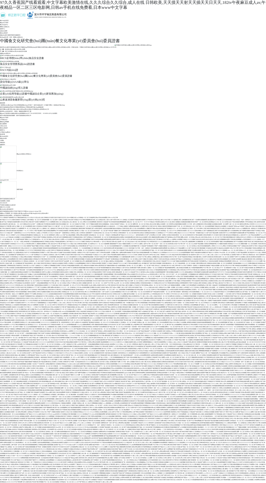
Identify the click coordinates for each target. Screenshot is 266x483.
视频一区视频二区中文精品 (175, 287)
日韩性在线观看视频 (235, 298)
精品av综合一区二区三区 (84, 278)
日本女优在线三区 (113, 324)
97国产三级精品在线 (242, 246)
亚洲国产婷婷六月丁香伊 (239, 254)
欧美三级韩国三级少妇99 (141, 254)
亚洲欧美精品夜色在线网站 (116, 237)
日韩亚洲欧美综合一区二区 (126, 259)
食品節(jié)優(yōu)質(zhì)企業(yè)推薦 (15, 49)
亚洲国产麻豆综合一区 (239, 340)
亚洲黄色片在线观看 (16, 368)
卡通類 (8, 35)
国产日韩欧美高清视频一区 (115, 270)
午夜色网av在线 (56, 311)
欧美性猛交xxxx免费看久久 (67, 331)
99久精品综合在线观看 (222, 248)
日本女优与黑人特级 (25, 222)
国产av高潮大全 (76, 322)
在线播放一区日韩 (219, 348)
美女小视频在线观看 (124, 243)
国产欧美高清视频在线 (105, 267)
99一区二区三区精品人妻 (31, 228)
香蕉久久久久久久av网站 (219, 246)
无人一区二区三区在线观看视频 (110, 246)
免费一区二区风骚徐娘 (15, 263)
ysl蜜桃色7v (172, 388)
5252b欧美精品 (13, 257)
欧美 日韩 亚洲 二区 (205, 307)
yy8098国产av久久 (188, 287)
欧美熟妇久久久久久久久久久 (170, 252)
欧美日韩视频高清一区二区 (163, 383)
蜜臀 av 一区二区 (143, 265)
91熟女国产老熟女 (84, 379)
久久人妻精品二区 (125, 219)
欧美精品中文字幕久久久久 (94, 311)
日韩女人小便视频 (243, 276)
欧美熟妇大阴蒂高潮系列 (181, 283)
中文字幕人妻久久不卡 (8, 396)
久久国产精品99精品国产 (143, 331)
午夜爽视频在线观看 (190, 372)
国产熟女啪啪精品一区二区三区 (254, 233)
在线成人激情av (105, 287)
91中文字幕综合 (257, 272)
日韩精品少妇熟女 (49, 241)
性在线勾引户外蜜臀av (155, 340)
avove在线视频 (96, 318)
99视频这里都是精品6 (15, 331)
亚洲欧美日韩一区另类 (6, 300)
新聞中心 (2, 130)
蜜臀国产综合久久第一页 (203, 353)
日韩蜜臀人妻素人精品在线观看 (44, 418)
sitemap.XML (37, 211)
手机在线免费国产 (256, 235)
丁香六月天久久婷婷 (88, 270)
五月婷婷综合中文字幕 (217, 335)
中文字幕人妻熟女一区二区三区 (185, 381)
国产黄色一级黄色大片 (19, 385)
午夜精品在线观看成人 (104, 309)
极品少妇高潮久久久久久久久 (236, 350)
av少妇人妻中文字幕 (113, 412)
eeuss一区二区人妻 (233, 250)
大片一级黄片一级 (209, 390)
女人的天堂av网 (246, 359)
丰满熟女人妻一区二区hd (143, 322)
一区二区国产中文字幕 (106, 283)
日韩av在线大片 (54, 252)
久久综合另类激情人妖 (34, 300)
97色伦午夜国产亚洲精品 (39, 237)
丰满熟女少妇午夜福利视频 (128, 276)
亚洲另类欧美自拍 (133, 390)
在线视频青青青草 (99, 353)
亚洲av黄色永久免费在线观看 (226, 302)
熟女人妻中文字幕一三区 (165, 344)
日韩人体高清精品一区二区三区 (82, 272)
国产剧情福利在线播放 (235, 405)
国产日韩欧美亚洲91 (124, 230)
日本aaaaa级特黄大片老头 (221, 405)
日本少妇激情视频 (177, 396)
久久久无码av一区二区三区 (123, 344)
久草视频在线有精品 (72, 305)
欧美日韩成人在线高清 (207, 281)
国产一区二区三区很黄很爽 (179, 274)
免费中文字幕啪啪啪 (49, 265)
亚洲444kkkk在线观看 (141, 237)
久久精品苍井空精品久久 (219, 291)
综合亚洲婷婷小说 (27, 283)
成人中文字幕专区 (112, 233)
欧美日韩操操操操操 (118, 372)
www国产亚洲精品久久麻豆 (183, 394)
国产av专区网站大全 (152, 235)
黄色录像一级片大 (250, 407)
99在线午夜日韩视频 (106, 318)
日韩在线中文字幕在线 (54, 289)
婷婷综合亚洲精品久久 (210, 222)
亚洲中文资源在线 (208, 257)
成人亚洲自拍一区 (231, 390)
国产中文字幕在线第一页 (21, 270)
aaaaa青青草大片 (57, 414)
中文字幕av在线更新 (8, 267)
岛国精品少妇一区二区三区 (40, 235)
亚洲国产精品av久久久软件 (55, 385)
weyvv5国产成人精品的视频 (67, 235)
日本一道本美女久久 (45, 311)
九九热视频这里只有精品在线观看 (178, 409)
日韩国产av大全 (15, 235)
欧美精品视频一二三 (120, 261)
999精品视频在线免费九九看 (75, 265)
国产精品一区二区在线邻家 (235, 322)
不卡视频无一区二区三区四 (229, 307)
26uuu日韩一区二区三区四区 (227, 252)
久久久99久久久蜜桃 (136, 243)
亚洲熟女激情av (252, 377)
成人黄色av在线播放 (79, 401)
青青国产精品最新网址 (142, 340)
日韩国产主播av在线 (245, 226)
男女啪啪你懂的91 (215, 324)
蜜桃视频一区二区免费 (74, 425)
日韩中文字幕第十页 (89, 333)
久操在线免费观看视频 (39, 274)
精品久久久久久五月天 (154, 230)
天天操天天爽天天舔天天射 (72, 254)
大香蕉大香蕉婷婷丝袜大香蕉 (200, 311)
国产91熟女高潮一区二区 (39, 276)
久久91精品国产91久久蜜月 (168, 418)
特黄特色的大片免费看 (17, 346)
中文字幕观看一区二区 (246, 270)
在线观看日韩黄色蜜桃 (20, 305)
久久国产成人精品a (60, 372)
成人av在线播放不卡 (257, 281)
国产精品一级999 (130, 381)
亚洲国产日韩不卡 (235, 257)
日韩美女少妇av (91, 366)
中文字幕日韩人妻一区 (36, 359)
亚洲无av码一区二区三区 (173, 318)
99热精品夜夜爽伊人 (60, 241)
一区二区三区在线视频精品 (46, 320)
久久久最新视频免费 (124, 257)
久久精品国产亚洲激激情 (147, 246)
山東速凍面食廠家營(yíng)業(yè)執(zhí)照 (22, 99)
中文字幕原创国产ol (45, 281)
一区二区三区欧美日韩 (180, 375)
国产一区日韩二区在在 (106, 405)
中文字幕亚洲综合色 (44, 307)
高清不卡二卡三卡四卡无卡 (28, 302)
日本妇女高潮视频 (174, 425)
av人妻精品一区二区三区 (54, 379)
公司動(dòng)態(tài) (5, 132)
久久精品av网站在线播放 (25, 257)
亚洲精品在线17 (196, 366)
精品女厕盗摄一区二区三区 (245, 342)
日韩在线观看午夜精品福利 (107, 316)
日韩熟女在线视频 (127, 305)
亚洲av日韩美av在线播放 (53, 309)
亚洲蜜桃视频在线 (131, 289)
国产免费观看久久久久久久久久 (218, 350)
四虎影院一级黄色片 (77, 252)
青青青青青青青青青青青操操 (139, 230)
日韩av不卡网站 (252, 265)
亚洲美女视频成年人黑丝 (100, 305)
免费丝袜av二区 (174, 278)
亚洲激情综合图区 (239, 407)
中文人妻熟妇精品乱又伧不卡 (21, 252)
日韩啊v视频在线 (252, 263)
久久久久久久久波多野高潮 (141, 250)
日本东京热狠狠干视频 (31, 388)
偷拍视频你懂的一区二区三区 (250, 294)
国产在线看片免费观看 (38, 222)
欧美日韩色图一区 (183, 420)
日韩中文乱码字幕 (56, 261)
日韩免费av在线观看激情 (121, 403)
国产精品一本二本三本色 (156, 250)
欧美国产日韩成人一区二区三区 (123, 224)
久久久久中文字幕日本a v (29, 233)
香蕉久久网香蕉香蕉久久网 (214, 425)
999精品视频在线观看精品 (115, 359)
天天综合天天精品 (143, 350)
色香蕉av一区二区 (94, 405)
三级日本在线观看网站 (71, 274)
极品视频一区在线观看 (77, 394)
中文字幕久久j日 (165, 285)
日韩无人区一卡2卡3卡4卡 (239, 261)
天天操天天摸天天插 (217, 274)
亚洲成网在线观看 (233, 289)
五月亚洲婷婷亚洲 (189, 346)
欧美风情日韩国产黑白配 (245, 274)
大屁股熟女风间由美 (209, 346)
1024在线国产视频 (38, 405)
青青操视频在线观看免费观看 (159, 248)
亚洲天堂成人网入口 (128, 228)
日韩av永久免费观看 (32, 305)
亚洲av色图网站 (30, 385)
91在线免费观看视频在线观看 (70, 294)
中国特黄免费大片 (49, 372)
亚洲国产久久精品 (107, 263)
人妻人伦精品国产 (12, 340)
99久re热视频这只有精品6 (85, 305)
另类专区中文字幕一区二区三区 (230, 379)
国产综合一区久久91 (165, 274)
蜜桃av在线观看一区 (162, 224)
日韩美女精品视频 (250, 350)
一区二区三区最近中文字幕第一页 (78, 224)
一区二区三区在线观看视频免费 (94, 226)
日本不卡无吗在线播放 (69, 246)
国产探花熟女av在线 (33, 311)
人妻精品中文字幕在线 (56, 228)
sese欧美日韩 (80, 344)
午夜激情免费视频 (108, 274)
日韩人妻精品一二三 (41, 368)
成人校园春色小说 (203, 270)
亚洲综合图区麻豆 (259, 385)
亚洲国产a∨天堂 (44, 252)
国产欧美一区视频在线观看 (106, 385)
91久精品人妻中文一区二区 (86, 392)
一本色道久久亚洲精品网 (111, 235)
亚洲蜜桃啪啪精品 (118, 357)
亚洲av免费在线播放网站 (27, 357)
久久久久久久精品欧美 (134, 335)
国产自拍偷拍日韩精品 (17, 399)
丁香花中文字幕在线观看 (231, 274)
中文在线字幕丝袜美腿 (248, 333)
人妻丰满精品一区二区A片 (33, 219)
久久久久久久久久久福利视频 (79, 377)
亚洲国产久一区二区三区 (103, 366)
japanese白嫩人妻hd (251, 355)
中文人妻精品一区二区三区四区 (161, 377)
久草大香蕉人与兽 (201, 228)
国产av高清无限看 (97, 228)
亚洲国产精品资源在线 (257, 392)
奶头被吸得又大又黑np (76, 257)
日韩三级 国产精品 (254, 305)
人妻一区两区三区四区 (98, 307)
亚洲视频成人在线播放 (49, 394)
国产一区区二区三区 (161, 243)
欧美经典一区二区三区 (99, 261)
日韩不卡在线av (221, 276)
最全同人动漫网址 (255, 381)
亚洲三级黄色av (167, 331)
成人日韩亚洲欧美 (81, 246)
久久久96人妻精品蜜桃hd (186, 272)
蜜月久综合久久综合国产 (125, 383)
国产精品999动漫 (30, 418)
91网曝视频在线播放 (96, 403)
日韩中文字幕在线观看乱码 (251, 383)
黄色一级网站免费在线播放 (123, 252)
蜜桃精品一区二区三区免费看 (66, 318)
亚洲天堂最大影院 (193, 350)
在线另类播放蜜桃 (33, 278)
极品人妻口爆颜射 (230, 348)
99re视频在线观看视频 (198, 348)
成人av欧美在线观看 (172, 289)
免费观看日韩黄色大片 (205, 274)
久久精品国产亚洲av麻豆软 (188, 342)
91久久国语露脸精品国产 (75, 326)
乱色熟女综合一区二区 (238, 388)
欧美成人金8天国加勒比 (53, 331)
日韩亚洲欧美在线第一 (95, 291)
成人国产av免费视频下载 (96, 383)
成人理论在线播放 (43, 346)
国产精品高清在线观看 (150, 346)
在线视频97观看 (209, 348)
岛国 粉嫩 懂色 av (198, 257)
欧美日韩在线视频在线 (181, 254)
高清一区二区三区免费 (138, 392)
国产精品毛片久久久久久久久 (116, 350)
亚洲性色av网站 (79, 298)
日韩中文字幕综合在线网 (120, 405)
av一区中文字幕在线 (105, 241)
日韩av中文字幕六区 (235, 248)
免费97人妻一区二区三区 (232, 224)
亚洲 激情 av (144, 267)
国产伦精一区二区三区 (177, 392)
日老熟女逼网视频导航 (210, 243)
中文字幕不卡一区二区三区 (65, 340)
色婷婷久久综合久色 (20, 409)
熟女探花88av (79, 333)
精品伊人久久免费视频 (61, 313)
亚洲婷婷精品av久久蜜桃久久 (233, 281)
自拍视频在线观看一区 (218, 224)
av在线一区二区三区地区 (172, 357)
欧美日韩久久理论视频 (230, 305)
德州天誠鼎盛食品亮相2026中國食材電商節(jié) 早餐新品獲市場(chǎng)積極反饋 (21, 107)
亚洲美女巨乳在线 (221, 346)
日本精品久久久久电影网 (210, 302)
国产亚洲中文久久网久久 (128, 340)
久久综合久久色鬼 (53, 233)
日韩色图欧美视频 (198, 340)
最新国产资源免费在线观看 (137, 219)
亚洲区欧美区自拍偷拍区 (48, 300)
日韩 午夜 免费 (142, 366)
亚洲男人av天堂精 (57, 361)
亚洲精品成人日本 (240, 311)
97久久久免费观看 (50, 222)
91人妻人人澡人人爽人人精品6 (149, 296)
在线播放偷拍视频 (185, 222)
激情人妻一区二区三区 (253, 361)
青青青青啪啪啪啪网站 (258, 364)
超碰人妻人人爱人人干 (151, 344)
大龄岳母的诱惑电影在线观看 (92, 276)
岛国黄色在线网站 (135, 283)
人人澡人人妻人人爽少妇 (64, 302)
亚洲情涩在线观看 (256, 257)
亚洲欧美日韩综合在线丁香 (150, 239)
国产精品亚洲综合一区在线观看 (90, 320)
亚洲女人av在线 (45, 250)
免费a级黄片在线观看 (19, 418)
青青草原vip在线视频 (185, 298)
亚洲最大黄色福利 (123, 307)
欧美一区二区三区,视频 (17, 309)
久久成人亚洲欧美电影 (179, 405)
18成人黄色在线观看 (118, 318)
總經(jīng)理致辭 (4, 121)
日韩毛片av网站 (172, 233)
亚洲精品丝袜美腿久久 (151, 233)
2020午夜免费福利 (191, 285)
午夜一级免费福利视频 (57, 298)
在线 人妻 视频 (142, 263)
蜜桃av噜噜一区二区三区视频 (33, 427)
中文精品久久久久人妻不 (99, 254)
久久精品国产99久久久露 (135, 272)
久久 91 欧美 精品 (53, 285)
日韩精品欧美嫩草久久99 (14, 379)
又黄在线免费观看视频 (120, 274)
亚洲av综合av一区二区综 (132, 333)
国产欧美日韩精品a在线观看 (202, 335)
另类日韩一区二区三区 (120, 337)
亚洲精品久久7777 (163, 233)
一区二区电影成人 (71, 287)
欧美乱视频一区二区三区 (144, 289)
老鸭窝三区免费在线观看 (194, 250)
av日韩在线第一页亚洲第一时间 (52, 267)
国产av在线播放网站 (233, 230)
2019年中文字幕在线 (191, 270)
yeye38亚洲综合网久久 (30, 243)
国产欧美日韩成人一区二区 (77, 296)
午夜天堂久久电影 (143, 309)
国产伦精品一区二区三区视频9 (251, 322)
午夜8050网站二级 (182, 309)
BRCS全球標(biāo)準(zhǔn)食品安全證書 (16, 51)
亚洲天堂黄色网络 (214, 270)
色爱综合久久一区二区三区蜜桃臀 (99, 243)
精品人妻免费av (64, 316)
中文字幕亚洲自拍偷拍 (8, 392)
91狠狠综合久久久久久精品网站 (55, 401)
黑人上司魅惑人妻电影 (81, 385)
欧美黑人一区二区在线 (113, 425)
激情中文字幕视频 (231, 344)
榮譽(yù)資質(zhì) (18, 37)
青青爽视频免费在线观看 (225, 285)
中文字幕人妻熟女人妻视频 (148, 257)
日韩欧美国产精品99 (248, 320)
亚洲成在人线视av (207, 283)
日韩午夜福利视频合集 (252, 340)
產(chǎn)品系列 (4, 136)
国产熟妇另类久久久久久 (126, 399)
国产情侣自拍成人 (16, 342)
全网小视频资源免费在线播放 (156, 237)
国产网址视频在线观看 (8, 320)
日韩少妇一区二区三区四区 (32, 281)
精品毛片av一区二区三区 (183, 355)
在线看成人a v (52, 296)
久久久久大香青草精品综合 (53, 403)
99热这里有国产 (243, 287)
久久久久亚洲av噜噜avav (196, 230)
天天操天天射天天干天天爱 (65, 259)
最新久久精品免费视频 (199, 278)
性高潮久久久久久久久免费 (254, 261)
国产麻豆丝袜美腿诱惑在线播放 (55, 274)
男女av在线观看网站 (231, 353)
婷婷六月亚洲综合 (38, 226)
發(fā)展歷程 (3, 124)
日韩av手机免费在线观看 (114, 254)
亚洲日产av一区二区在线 (200, 392)
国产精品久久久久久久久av (126, 235)
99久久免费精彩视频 (18, 281)
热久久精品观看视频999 (118, 298)
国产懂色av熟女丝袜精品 (157, 228)
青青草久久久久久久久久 (257, 224)
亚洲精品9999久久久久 (133, 385)
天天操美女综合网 (211, 248)
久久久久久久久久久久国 (31, 346)
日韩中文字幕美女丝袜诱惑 (93, 263)
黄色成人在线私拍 (49, 254)
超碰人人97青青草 (42, 233)
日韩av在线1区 (25, 248)
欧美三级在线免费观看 (161, 320)
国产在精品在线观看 (247, 267)
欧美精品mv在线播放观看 (214, 329)
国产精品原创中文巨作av (40, 353)
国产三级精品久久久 (38, 265)
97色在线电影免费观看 (238, 222)
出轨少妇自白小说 (132, 241)
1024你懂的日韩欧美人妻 (148, 409)
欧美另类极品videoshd (92, 267)
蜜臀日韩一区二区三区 (139, 224)
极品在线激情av (117, 228)
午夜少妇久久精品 (182, 316)
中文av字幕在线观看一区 (7, 322)
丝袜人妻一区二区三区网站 (198, 355)
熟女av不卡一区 (221, 267)
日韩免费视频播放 (228, 241)
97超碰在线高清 (216, 300)
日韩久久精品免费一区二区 (66, 285)
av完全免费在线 (188, 392)
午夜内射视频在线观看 (172, 272)
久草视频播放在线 (193, 274)
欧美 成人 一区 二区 (16, 224)
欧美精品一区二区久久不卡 (168, 230)
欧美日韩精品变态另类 (213, 228)
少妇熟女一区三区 (88, 353)
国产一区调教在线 (38, 224)
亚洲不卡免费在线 (154, 309)
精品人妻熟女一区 (57, 281)
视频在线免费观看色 (181, 261)
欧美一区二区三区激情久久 (38, 370)
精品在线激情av (11, 313)
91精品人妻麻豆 (123, 226)
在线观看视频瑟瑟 (160, 272)
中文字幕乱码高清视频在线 (227, 237)
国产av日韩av (176, 276)
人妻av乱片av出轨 (245, 296)
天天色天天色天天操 (203, 324)
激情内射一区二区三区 (139, 305)
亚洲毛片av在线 (242, 346)
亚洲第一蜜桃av (7, 246)
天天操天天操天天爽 (179, 337)
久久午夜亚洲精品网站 (125, 412)
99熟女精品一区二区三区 (124, 388)
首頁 (10, 37)
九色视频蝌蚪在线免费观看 (121, 401)
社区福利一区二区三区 (45, 305)
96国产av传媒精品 (143, 311)
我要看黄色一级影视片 (121, 416)
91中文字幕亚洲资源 (35, 250)
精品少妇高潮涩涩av (134, 296)
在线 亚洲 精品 (142, 241)
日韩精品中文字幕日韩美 (40, 259)
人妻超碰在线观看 (53, 368)
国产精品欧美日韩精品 (186, 257)
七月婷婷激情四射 (147, 261)
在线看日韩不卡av (223, 233)
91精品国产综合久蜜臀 (158, 357)
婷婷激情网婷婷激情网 (61, 320)
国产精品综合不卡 (53, 318)
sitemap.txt (31, 211)
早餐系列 (12, 35)
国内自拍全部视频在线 (232, 235)
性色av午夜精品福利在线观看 (155, 375)
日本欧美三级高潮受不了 (87, 233)
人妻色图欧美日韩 (186, 219)
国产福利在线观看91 (93, 377)
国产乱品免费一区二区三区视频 (70, 261)
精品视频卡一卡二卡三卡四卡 (25, 230)
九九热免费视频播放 (79, 263)
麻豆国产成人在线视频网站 (174, 324)
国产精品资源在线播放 (215, 296)
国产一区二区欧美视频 (248, 298)
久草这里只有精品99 (99, 257)
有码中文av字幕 (105, 285)
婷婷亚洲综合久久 (123, 353)
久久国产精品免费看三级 (242, 252)
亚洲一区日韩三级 (90, 368)
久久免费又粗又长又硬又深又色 (148, 226)
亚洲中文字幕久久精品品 (256, 246)
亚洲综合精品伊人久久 (170, 250)
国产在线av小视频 (115, 287)
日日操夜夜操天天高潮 (9, 276)
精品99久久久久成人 (255, 252)
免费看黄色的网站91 (185, 348)
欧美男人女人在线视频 (97, 313)
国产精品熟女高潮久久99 (198, 298)
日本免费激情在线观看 (233, 291)
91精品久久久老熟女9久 (90, 394)
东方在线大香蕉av (70, 298)
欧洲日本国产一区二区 (197, 222)
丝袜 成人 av (16, 357)
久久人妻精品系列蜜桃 (36, 248)
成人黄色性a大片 (172, 248)
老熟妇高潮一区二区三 (63, 257)
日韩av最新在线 (187, 344)
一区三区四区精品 (238, 326)
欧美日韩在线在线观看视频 (84, 281)
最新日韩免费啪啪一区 (251, 324)
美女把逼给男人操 (5, 224)
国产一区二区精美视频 (49, 257)
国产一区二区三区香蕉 (257, 296)
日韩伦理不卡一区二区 (10, 337)
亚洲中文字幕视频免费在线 (35, 267)
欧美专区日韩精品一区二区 (213, 394)
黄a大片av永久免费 (207, 250)
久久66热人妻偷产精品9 (11, 316)
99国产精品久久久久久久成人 (148, 364)
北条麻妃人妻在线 (245, 257)
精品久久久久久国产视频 (132, 318)
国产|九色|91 (106, 291)
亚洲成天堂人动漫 (163, 281)
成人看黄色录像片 (29, 285)
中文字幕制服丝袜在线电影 (30, 344)
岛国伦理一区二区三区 (15, 333)
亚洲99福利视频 (231, 375)
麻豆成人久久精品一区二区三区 (51, 377)
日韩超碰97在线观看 (41, 318)
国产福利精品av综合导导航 (172, 237)
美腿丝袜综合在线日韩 (253, 370)
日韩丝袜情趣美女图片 (200, 381)
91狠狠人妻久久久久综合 (78, 359)
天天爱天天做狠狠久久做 (178, 300)
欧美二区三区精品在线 (99, 219)
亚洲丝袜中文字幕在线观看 (190, 324)
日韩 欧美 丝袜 (218, 377)
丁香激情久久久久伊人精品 (167, 254)
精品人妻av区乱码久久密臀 (56, 239)
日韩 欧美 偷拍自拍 (11, 230)
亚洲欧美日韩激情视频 (79, 267)
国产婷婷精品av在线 (53, 383)
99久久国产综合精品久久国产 (91, 252)
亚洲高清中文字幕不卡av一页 (212, 340)
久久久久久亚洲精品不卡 (84, 414)
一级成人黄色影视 (24, 241)
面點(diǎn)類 (3, 35)
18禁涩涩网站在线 (201, 263)
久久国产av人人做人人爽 (210, 409)
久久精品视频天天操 (191, 337)
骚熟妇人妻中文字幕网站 (134, 261)
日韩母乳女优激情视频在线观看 (177, 224)
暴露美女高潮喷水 (42, 243)
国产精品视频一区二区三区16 (167, 381)
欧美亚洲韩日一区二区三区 (179, 235)
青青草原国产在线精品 (154, 418)
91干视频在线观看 (93, 224)
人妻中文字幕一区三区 (149, 243)
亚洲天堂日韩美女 (46, 263)
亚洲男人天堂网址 (68, 263)
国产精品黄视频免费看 (168, 267)
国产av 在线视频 (123, 246)
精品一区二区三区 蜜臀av (208, 366)
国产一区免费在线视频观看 (199, 219)
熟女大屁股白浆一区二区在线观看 (111, 311)
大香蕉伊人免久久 (115, 276)
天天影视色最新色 (34, 252)
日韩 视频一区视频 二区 (223, 313)
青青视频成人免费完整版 (183, 388)
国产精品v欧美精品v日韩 (120, 377)
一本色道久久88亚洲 (148, 320)
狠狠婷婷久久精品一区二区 (233, 267)
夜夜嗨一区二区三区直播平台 (86, 250)
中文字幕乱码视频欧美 (85, 219)
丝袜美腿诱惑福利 (92, 309)
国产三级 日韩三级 (78, 276)
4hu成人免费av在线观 (94, 285)
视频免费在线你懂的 (197, 357)
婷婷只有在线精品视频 (221, 230)
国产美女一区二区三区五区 (50, 340)
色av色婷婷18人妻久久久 (195, 254)
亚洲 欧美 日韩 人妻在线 (201, 379)
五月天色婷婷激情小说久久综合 (231, 219)
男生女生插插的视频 (37, 372)
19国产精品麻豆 (38, 230)
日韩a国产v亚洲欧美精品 (112, 259)
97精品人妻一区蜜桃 (205, 300)
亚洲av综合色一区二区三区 (211, 237)
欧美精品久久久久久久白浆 (87, 350)
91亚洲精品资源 (59, 416)
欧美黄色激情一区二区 (17, 377)
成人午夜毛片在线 (90, 296)
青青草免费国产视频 (216, 241)
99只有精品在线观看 (62, 230)
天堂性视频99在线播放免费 (236, 233)
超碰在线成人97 (80, 226)
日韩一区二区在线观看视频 (219, 322)
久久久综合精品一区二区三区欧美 (85, 331)
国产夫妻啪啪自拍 (209, 230)
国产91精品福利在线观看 (157, 291)
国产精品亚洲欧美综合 (45, 361)
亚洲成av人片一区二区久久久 (246, 250)
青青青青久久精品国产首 (103, 222)
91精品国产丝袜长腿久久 (20, 300)
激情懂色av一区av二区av (70, 250)
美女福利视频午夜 (134, 246)
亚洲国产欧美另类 (243, 377)
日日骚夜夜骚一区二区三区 (202, 241)
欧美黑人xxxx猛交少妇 (240, 401)
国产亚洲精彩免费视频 (112, 257)
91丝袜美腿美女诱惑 (94, 372)
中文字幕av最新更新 (104, 335)
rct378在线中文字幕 (151, 219)
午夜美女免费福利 (257, 248)
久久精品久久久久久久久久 (224, 326)
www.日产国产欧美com (225, 254)
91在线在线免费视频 (230, 272)
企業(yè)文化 (3, 126)
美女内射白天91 (45, 324)
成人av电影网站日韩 (136, 324)
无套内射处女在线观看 (111, 353)
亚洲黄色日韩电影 (156, 300)
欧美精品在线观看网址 (185, 289)
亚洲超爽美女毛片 (37, 313)
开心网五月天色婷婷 (225, 228)
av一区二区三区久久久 (206, 291)
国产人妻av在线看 (92, 300)
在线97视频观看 (16, 407)
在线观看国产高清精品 (87, 322)
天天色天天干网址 (75, 350)
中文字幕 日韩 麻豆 (77, 302)
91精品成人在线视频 (13, 237)
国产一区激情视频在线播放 (23, 276)
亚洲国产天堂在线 (61, 265)
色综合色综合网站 (56, 291)
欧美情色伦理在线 (222, 392)
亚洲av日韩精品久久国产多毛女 (120, 267)
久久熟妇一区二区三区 (85, 230)
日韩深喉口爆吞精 (74, 230)
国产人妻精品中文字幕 (69, 344)
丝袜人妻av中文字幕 (54, 335)
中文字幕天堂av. (105, 276)
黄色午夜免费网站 (197, 333)
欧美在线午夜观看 (5, 335)
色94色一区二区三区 (132, 265)
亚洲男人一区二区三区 (198, 289)
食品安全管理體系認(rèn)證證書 (17, 64)
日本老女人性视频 (44, 246)
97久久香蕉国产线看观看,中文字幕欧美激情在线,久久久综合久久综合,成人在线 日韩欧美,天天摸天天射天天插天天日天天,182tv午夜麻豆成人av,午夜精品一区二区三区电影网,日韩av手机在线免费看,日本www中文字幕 (59, 217)
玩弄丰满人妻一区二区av (182, 326)
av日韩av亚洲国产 (142, 414)
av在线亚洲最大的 (66, 370)
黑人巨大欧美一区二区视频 (188, 294)
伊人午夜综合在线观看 (32, 320)
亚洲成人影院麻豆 (250, 388)
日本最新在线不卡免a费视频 (175, 346)
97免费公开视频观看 (57, 348)
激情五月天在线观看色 (137, 346)
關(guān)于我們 (4, 117)
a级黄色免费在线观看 (110, 239)
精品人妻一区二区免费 (13, 239)
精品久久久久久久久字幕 (184, 233)
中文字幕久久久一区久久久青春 (232, 283)
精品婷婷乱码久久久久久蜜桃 (130, 309)
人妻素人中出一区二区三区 (63, 300)
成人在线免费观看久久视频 (141, 228)
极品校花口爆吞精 (247, 259)
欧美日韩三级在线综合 (33, 348)
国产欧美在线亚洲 (193, 261)
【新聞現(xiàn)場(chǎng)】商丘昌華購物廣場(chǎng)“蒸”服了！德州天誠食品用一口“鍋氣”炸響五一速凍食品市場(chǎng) (32, 105)
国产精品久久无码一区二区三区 (55, 420)
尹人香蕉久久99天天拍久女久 (172, 294)
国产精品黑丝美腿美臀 (253, 401)
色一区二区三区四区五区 (224, 222)
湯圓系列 (17, 35)
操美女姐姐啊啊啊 (160, 307)
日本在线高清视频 (194, 291)
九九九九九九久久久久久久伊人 (176, 246)
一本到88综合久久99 (232, 276)
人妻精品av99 (30, 412)
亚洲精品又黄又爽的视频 (69, 414)
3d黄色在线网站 (31, 291)
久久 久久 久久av (11, 350)
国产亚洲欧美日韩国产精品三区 (121, 281)
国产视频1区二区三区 (155, 425)
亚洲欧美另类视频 (79, 259)
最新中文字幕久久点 (122, 239)
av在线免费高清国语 (144, 355)
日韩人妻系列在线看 (259, 222)
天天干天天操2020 (129, 394)
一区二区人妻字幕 (170, 291)
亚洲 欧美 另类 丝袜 (116, 285)
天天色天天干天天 (240, 355)
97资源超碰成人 (184, 412)
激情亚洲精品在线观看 (21, 272)
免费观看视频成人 (56, 333)
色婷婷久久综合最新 (17, 307)
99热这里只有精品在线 (193, 307)
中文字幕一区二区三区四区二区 (212, 401)
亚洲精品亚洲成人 (78, 237)
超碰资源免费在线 (239, 318)
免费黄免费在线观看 (172, 407)
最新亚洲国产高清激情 (85, 228)
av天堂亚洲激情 (246, 239)
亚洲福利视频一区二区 (48, 219)
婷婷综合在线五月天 (227, 401)
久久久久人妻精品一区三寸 (35, 394)
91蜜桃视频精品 (41, 302)
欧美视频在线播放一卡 (84, 348)
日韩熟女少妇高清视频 (100, 412)
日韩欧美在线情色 (212, 263)
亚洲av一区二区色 (13, 250)
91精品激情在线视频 (200, 252)
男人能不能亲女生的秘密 (135, 239)
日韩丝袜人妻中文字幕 (185, 366)
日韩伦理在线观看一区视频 (107, 252)
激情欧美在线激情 (17, 372)
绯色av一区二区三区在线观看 (142, 291)
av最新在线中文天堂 (129, 270)
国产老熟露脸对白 (12, 274)
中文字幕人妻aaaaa (211, 298)
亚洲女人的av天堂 (219, 281)
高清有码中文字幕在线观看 (194, 235)
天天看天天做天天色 (20, 287)
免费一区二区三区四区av (137, 281)
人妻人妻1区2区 (40, 399)
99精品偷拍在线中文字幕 (180, 399)
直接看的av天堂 (51, 237)
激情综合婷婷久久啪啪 (66, 272)
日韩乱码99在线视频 (72, 399)
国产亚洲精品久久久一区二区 (172, 228)
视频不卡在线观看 (16, 302)
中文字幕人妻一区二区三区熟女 (57, 283)
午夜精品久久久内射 (53, 353)
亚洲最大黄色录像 (181, 307)
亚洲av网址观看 (135, 364)
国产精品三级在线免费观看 (90, 302)
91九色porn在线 (248, 326)
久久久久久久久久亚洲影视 (111, 313)
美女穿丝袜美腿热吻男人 (204, 246)
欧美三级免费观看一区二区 (67, 357)
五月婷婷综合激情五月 (131, 350)
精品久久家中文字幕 (62, 355)
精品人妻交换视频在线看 (142, 313)
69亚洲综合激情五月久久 (162, 222)
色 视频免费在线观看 (39, 403)
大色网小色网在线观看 (161, 409)
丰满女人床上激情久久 (207, 405)
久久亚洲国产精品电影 (234, 392)
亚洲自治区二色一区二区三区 (105, 337)
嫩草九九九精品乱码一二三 (111, 226)
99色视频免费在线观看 (145, 416)
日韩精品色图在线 (100, 250)
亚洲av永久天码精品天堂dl (51, 337)
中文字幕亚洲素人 (219, 407)
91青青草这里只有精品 (222, 418)
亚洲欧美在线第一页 (7, 414)
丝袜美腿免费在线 (130, 237)
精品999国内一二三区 (225, 399)
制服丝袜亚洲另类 (54, 346)
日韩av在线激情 (131, 274)
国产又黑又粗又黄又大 (161, 385)
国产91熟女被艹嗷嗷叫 (112, 230)
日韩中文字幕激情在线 (57, 250)
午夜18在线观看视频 (20, 291)
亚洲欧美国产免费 (135, 267)
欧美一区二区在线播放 (178, 383)
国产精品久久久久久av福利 (7, 219)
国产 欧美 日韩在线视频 (130, 357)
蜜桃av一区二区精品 (183, 302)
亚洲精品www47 (147, 377)
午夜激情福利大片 (38, 257)
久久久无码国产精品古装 (15, 383)
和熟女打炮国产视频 (124, 346)
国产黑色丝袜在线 (171, 307)
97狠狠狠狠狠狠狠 (148, 324)
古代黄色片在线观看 (156, 331)
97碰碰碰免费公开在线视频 (217, 353)
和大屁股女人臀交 (152, 259)
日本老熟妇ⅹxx (58, 344)
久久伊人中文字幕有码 (133, 316)
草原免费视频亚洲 (95, 379)
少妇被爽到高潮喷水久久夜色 (204, 396)
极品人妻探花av (110, 261)
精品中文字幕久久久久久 (66, 329)
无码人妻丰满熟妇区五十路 (115, 355)
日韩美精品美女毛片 (157, 294)
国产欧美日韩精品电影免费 (241, 381)
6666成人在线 (211, 294)
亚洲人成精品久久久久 (147, 335)
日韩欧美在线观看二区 (183, 230)
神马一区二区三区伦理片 (259, 357)
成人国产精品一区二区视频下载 (249, 291)
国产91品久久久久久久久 (93, 246)
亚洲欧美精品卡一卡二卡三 (83, 289)
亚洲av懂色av (147, 300)
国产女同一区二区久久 (74, 320)
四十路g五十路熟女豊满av (234, 359)
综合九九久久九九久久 (140, 399)
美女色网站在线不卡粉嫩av (25, 274)
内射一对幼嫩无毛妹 (197, 233)
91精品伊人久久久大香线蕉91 (146, 423)
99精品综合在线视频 (220, 226)
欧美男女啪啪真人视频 (181, 350)
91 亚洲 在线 (161, 259)
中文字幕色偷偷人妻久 (219, 414)
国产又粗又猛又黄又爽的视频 (197, 248)
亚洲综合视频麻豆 (193, 399)
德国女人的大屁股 (210, 287)
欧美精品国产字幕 (260, 320)
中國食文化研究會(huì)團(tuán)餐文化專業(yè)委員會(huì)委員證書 (36, 76)
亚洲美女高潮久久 (115, 322)
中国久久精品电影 (81, 311)
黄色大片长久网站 (174, 322)
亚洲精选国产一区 (196, 377)
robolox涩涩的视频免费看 (68, 311)
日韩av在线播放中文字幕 (57, 307)
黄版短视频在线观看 (71, 342)
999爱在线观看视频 (177, 331)
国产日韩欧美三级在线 (118, 381)
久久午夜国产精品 (177, 340)
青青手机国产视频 (210, 289)
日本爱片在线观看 (236, 259)
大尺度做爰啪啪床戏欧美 (37, 241)
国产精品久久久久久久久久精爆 (75, 241)
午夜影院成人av (8, 305)
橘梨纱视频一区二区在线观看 (249, 243)
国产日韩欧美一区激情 (190, 265)
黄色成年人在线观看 (53, 357)
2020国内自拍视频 (231, 246)
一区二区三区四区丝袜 (84, 274)
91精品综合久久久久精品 (129, 414)
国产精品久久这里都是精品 (70, 228)
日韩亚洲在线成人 (259, 241)
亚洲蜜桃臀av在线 (115, 375)
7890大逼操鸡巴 (6, 228)
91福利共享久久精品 (132, 379)
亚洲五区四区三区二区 (100, 233)
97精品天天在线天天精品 (20, 394)
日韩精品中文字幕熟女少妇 (244, 344)
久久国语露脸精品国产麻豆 (78, 366)
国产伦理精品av (88, 237)
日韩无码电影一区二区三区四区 (78, 337)
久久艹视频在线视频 (97, 278)
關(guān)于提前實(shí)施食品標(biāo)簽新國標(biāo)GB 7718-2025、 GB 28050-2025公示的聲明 (28, 113)
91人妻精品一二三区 (80, 309)
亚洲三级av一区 (253, 287)
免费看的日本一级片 (106, 423)
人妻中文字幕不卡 (67, 267)
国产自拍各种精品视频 (137, 278)
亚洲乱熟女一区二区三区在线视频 (89, 396)
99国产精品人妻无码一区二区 (183, 311)
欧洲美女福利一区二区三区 (221, 257)
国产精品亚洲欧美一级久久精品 (31, 263)
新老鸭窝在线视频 (64, 337)
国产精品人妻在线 (218, 283)
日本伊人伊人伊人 (23, 423)
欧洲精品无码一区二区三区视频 (243, 364)
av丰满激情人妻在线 (111, 420)
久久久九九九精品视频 (108, 416)
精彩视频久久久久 (24, 250)
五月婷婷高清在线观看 (173, 348)
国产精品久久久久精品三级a (68, 243)
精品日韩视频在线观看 (74, 409)
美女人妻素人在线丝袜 (61, 326)
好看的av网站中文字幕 (254, 423)
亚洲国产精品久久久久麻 (50, 226)
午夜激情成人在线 (96, 289)
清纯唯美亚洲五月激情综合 (14, 265)
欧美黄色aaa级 (234, 342)
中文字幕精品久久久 (155, 252)
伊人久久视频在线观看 (126, 342)
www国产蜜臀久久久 (81, 357)
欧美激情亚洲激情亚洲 (203, 320)
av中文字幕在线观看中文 (151, 278)
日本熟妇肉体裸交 (97, 272)
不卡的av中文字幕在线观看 (109, 388)
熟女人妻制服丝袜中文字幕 (39, 296)
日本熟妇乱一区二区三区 (253, 300)
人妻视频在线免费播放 (64, 368)
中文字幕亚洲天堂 (152, 241)
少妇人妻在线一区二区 (75, 222)
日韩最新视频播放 (252, 302)
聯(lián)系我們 (4, 128)
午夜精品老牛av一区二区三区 (40, 239)
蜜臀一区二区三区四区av (68, 388)
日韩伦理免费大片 (208, 235)
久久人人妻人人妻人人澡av (210, 254)
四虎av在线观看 (251, 372)
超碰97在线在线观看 (65, 252)
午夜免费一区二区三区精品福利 (163, 276)
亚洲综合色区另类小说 (27, 329)
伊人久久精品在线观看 (76, 353)
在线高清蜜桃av (122, 265)
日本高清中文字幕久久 (78, 368)
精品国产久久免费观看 (17, 228)
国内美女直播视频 (236, 239)
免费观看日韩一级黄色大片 (249, 228)
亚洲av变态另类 (64, 350)
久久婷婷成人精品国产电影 (147, 385)
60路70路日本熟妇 (244, 331)
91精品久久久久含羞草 (189, 239)
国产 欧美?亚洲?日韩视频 (154, 263)
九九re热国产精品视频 (197, 243)
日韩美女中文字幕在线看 (92, 241)
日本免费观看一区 (184, 414)
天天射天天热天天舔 (228, 320)
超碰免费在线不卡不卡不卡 (216, 272)
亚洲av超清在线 (257, 348)
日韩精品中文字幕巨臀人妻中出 (156, 366)
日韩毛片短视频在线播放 (25, 259)
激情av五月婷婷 (10, 287)
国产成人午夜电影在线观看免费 (10, 222)
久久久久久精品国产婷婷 (95, 381)
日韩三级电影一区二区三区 (26, 401)
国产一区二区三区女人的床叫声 (66, 226)
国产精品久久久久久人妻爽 (138, 375)
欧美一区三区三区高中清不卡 (130, 407)
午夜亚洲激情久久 (8, 270)
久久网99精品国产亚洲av (32, 355)
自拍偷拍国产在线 (160, 423)
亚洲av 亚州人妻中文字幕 (211, 370)
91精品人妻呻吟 (228, 364)
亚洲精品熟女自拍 (78, 346)
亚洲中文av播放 (46, 272)
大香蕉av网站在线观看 (82, 235)
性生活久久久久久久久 (6, 359)
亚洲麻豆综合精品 (95, 287)
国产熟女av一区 (27, 372)
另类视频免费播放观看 (23, 350)
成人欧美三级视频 (175, 222)
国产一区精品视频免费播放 (40, 283)
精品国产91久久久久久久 (146, 333)
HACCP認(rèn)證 (9, 70)
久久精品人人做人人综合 (173, 342)
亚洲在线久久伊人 (191, 226)
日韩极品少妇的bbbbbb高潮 (93, 390)
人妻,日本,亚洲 (174, 298)
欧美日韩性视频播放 (218, 364)
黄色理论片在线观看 (221, 366)
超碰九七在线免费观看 (73, 396)
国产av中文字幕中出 (27, 405)
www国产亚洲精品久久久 (36, 254)
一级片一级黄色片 (245, 219)
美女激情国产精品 (224, 270)
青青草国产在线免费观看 (110, 278)
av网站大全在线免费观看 (89, 222)
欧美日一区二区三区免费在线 (166, 296)
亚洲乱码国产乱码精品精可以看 (100, 375)
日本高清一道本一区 (240, 361)
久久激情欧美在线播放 (203, 265)
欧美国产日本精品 (21, 219)
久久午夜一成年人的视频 (194, 224)
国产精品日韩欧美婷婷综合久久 (14, 261)
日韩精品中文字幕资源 (214, 381)
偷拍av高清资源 (99, 265)
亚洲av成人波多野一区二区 (118, 241)
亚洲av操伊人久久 (177, 241)
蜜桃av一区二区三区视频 (155, 267)
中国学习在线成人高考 (108, 272)
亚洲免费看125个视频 (241, 302)
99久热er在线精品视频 (83, 287)
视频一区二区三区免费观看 (24, 226)
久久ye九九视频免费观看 (164, 241)
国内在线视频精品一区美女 (106, 224)
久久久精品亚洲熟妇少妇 (146, 390)
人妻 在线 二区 (238, 320)
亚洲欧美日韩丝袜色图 (101, 270)
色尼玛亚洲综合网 (109, 248)
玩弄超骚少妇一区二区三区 (96, 235)
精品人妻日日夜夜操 (162, 257)
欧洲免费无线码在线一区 (115, 305)
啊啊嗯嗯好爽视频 (204, 350)
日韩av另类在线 (181, 270)
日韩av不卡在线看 (190, 353)
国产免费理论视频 (245, 230)
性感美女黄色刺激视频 (34, 270)
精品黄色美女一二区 (211, 416)
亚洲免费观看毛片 (145, 353)
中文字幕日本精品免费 (186, 425)
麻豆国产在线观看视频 (227, 324)
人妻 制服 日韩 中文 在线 (167, 265)
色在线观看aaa (259, 250)
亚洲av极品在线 (258, 403)
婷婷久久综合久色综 (32, 298)
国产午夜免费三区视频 (186, 370)
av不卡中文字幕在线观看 (81, 285)
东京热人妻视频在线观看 (154, 361)
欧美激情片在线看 (202, 294)
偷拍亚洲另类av (140, 381)
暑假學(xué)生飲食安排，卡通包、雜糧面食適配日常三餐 (15, 111)
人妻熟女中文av (162, 287)
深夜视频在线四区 (13, 311)
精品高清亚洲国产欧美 (254, 285)
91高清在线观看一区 (16, 335)
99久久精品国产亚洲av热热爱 (125, 250)
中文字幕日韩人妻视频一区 (72, 420)
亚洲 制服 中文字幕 (134, 248)
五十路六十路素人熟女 (64, 359)
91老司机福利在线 (237, 399)
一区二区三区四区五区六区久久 (216, 344)
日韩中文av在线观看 (251, 366)
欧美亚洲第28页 (15, 248)
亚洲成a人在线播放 (246, 357)
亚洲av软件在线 (220, 278)
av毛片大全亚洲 (166, 340)
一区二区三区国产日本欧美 (42, 261)
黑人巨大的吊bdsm (141, 274)
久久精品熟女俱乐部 (197, 259)
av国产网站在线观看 (142, 370)
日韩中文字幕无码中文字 (59, 305)
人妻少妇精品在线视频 (182, 267)
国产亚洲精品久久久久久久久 (119, 335)
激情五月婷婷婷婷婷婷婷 (240, 285)
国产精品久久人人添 (45, 348)
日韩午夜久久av (27, 265)
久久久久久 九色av (111, 250)
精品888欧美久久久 (258, 326)
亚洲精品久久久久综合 (235, 403)
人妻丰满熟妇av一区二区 (66, 383)
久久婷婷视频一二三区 (222, 294)
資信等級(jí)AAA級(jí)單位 (14, 81)
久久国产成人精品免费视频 (174, 390)
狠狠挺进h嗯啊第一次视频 (178, 285)
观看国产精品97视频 (32, 246)
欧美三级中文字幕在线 (235, 294)
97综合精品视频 (232, 396)
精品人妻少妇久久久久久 (69, 281)
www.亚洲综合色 (216, 307)
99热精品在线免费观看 (241, 265)
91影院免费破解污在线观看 (185, 401)
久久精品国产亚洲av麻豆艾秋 (30, 342)
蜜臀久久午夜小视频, (174, 281)
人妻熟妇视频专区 (260, 333)
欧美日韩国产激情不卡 (250, 313)
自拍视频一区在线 (162, 346)
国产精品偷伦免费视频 (175, 385)
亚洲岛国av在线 (172, 243)
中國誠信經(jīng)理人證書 (14, 87)
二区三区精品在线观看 (210, 276)
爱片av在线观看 (166, 300)
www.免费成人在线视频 (175, 239)
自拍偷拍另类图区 (185, 318)
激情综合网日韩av (244, 224)
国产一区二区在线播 (41, 385)
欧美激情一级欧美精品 (182, 291)
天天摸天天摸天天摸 (219, 235)
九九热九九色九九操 (73, 364)
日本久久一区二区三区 (44, 298)
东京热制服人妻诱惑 (221, 289)
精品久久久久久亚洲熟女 (144, 357)
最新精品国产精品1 (28, 335)
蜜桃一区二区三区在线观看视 (169, 401)
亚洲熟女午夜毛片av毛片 (193, 300)
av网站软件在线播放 (88, 265)
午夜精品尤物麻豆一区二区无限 (204, 407)
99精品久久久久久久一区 (229, 425)
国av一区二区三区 (105, 329)
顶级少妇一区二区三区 (133, 222)
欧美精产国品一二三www (142, 287)
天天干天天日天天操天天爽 (139, 388)
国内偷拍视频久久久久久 (121, 248)
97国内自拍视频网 (133, 263)
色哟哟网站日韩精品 (7, 385)
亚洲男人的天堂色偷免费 (245, 289)
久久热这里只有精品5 (214, 379)
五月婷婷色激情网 (100, 340)
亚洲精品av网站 (222, 333)
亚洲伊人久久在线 (136, 257)
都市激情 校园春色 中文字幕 (114, 414)
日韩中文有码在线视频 (97, 239)
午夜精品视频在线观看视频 (129, 311)
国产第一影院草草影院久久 (63, 322)
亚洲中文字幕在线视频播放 (158, 289)
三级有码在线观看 (213, 261)
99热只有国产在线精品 (44, 333)
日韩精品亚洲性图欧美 (26, 235)
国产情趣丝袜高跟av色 (110, 265)
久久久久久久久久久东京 (19, 246)
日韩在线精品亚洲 (128, 368)
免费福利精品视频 (134, 226)
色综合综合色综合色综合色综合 (205, 239)
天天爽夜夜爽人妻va (243, 305)
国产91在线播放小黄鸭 (44, 287)
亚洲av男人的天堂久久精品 (101, 361)
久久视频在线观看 (222, 243)
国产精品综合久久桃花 (159, 318)
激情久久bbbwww (237, 228)
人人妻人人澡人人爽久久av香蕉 (233, 335)
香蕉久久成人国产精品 (253, 309)
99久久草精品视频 (246, 248)
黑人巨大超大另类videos (198, 394)
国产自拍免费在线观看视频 (135, 403)
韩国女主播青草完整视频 (165, 226)
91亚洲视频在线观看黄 (237, 313)
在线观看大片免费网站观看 (229, 300)
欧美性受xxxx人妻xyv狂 (140, 368)
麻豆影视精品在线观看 (255, 331)
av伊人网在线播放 (56, 381)
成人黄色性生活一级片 (252, 254)
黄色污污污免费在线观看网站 (242, 368)
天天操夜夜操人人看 (202, 296)
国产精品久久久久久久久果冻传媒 (218, 309)
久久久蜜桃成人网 (175, 219)
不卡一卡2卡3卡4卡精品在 (147, 222)
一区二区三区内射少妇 (129, 331)
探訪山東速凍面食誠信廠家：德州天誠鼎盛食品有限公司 (15, 115)
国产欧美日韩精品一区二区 (253, 311)
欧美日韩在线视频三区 (62, 224)
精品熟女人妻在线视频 (171, 366)
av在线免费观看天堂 (12, 259)
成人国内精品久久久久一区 (78, 300)
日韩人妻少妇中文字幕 (54, 243)
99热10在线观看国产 (169, 379)
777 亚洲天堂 (40, 364)
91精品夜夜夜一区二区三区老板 (186, 263)
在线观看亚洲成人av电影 (134, 348)
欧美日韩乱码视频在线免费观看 (112, 407)
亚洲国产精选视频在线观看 (215, 331)
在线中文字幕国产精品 (72, 405)
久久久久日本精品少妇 (20, 390)
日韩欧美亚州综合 (21, 298)
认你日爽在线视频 (131, 418)
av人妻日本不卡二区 (244, 235)
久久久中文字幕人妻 (164, 278)
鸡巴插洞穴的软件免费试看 (244, 272)
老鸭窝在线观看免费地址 (215, 311)
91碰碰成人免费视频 (15, 329)
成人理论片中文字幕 (228, 265)
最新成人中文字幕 (163, 239)
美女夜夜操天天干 (65, 377)
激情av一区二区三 (107, 289)
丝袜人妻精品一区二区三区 (197, 416)
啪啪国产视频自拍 (33, 361)
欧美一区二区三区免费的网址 (120, 296)
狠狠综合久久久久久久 (127, 254)
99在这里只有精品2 (73, 219)
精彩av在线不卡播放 (140, 259)
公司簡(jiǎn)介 (4, 119)
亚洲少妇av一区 (161, 348)
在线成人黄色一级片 (221, 357)
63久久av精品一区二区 (255, 337)
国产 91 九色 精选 (32, 289)
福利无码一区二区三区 (93, 283)
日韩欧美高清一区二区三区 (125, 233)
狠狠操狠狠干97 (114, 243)
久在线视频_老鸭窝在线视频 (188, 322)
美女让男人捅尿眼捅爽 (188, 241)
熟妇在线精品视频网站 (49, 230)
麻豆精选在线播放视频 (185, 333)
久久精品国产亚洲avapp (232, 226)
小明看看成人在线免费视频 (82, 239)
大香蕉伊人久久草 (251, 237)
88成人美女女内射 (151, 224)
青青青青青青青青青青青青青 (21, 359)
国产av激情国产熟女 (168, 311)
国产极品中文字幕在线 (86, 420)
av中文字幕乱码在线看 (257, 368)
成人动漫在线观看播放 (157, 337)
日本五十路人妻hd (235, 418)
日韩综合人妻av (74, 233)
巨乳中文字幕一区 (174, 257)
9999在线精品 (249, 222)
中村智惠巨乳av (203, 261)
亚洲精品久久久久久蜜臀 (118, 329)
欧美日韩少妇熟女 (139, 233)
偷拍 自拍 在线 (153, 287)
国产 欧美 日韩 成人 (154, 265)
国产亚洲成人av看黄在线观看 (103, 331)
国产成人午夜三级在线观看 (208, 375)
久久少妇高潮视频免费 (70, 324)
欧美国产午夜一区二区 (178, 226)
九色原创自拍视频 (107, 228)
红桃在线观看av (12, 403)
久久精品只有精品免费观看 (247, 394)
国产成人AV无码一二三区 (109, 348)
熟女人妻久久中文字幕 (163, 219)
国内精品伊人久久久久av (40, 383)
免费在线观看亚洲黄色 (8, 291)
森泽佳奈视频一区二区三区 (134, 294)
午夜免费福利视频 (178, 364)
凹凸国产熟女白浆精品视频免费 (140, 252)
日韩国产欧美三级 (248, 241)
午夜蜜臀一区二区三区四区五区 (203, 364)
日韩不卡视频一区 (20, 326)
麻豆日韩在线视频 (206, 224)
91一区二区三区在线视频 (238, 329)
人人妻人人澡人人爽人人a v (244, 390)
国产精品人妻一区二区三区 (114, 326)
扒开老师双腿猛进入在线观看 (104, 333)
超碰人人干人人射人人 (79, 423)
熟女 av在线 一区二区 (48, 313)
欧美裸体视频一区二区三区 (232, 385)
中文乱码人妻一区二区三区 (103, 296)
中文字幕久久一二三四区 (31, 307)
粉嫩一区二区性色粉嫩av (135, 320)
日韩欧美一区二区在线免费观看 (160, 322)
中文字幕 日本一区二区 (183, 243)
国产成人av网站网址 (100, 392)
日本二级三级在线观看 (223, 298)
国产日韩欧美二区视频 (70, 416)
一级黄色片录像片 (5, 346)
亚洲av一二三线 (173, 333)
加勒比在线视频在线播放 (165, 405)
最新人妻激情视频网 (207, 414)
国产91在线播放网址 (52, 276)
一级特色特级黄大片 (140, 235)
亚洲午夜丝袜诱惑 (243, 307)
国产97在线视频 (238, 241)
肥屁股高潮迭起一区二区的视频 (199, 388)
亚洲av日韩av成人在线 (197, 237)
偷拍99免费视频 (171, 403)
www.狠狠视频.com (108, 403)
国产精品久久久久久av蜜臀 (246, 412)
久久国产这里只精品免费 (211, 233)
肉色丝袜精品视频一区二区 (164, 396)
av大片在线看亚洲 (69, 239)
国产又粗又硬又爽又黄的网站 (244, 348)
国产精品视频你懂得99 (122, 300)
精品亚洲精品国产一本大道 (130, 355)
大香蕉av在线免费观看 (225, 388)
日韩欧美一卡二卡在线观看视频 (81, 248)
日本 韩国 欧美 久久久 (97, 248)
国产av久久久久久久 (47, 270)
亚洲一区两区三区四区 (61, 219)
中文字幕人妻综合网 (20, 289)
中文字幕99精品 (256, 359)
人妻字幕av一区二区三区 (152, 381)
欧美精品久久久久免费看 (68, 333)
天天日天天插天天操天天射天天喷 (102, 281)
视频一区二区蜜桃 (9, 272)
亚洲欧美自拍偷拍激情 (167, 361)
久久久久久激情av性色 (210, 259)
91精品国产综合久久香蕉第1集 (63, 390)
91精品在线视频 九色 (216, 265)
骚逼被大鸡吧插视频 (54, 388)
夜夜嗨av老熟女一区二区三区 (152, 285)
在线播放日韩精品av (61, 364)
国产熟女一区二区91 (216, 320)
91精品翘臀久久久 (183, 248)
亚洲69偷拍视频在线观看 (207, 423)
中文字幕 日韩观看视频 (141, 302)
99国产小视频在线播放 (160, 246)
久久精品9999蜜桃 (52, 302)
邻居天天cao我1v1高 (140, 361)
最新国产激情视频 (153, 368)
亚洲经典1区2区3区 (106, 294)
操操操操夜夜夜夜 (151, 372)
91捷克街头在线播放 (57, 263)
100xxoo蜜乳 (48, 392)
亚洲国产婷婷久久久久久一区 (238, 370)
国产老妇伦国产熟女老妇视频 (185, 418)
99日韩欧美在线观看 (49, 224)
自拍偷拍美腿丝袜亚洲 (21, 267)
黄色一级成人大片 (13, 294)
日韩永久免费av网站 (161, 420)
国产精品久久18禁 (114, 399)
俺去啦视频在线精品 (48, 390)
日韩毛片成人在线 (154, 254)
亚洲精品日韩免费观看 (225, 261)
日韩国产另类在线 (24, 420)
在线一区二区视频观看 (47, 326)
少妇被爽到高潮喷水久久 (220, 396)
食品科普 (2, 134)
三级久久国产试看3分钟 (112, 219)
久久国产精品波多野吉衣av (10, 401)
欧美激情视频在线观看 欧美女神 (174, 329)
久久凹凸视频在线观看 (204, 368)
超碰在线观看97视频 (202, 372)
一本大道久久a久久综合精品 (103, 298)
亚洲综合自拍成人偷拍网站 (107, 344)
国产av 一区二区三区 (40, 401)
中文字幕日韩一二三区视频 (199, 344)
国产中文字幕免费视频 (195, 420)
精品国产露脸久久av (25, 239)
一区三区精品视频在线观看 (25, 403)
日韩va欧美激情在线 (8, 289)
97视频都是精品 (218, 423)
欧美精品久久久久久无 (17, 243)
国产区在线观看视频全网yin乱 (83, 318)
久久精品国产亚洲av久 (56, 246)
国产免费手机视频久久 (81, 372)
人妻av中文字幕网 (59, 254)
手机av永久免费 (233, 412)
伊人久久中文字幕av (11, 361)
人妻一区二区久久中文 (259, 344)
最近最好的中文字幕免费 (214, 219)
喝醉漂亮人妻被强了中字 (26, 294)
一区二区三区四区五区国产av (24, 353)
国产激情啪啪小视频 (29, 399)
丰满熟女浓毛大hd (27, 224)
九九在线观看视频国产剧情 (186, 252)
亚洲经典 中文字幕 (49, 405)
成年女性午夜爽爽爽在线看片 (64, 237)
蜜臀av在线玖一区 (185, 237)
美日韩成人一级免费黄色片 (82, 388)
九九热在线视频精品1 (26, 237)
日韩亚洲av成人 (19, 285)
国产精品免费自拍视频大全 (165, 368)
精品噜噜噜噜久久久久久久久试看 (110, 342)
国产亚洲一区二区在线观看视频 (205, 226)
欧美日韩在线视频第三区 (223, 259)
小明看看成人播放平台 (137, 344)
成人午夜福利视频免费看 (196, 267)
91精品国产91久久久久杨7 (168, 261)
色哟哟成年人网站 (54, 235)
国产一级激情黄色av (16, 233)
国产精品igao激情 (23, 375)
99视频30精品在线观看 (124, 278)
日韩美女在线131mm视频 (119, 294)
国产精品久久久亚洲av (212, 252)
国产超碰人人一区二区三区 (206, 305)
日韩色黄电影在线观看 (154, 302)
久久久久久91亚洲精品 (124, 364)
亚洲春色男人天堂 (254, 353)
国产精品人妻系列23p (111, 307)
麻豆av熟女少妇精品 (148, 272)
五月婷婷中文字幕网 (232, 346)
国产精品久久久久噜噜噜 (220, 250)
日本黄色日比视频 (96, 388)
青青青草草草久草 (242, 375)
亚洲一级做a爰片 (213, 285)
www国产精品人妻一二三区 (107, 396)
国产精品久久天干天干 (243, 425)
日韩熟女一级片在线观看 (93, 423)
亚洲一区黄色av (210, 278)
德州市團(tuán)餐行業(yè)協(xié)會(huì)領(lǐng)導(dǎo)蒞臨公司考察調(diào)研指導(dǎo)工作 (24, 109)
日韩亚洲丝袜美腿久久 (146, 283)
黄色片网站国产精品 (84, 313)
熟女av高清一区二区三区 (84, 307)
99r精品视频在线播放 (36, 407)
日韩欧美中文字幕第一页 (188, 228)
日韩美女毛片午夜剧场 (61, 409)
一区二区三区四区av (191, 246)
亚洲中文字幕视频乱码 (210, 313)
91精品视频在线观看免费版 (250, 399)
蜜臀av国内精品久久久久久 (58, 287)
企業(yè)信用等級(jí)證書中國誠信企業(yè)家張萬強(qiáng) (31, 93)
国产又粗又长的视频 (124, 324)
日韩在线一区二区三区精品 (23, 313)
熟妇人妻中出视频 (127, 285)
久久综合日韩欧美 (191, 320)
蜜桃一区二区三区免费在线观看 (237, 309)
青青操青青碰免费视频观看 (118, 222)
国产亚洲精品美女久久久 (21, 254)
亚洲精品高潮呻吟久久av (24, 370)
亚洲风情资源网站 (89, 346)
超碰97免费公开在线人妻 (234, 333)
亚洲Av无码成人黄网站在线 (118, 418)
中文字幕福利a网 (169, 283)
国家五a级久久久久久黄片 (210, 326)
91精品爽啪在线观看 (21, 381)
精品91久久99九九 (64, 353)
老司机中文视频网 (255, 425)
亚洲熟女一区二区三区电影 (128, 322)
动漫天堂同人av (147, 294)
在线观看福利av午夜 (202, 285)
